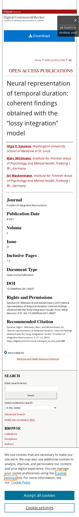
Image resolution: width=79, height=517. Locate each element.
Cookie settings (39, 507)
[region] (39, 482)
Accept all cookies (39, 495)
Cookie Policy (20, 482)
